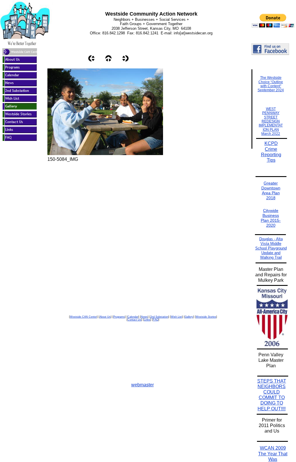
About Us (105, 316)
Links (147, 319)
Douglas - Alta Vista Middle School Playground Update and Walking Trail (271, 248)
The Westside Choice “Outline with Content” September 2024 (271, 84)
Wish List (176, 316)
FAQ (155, 319)
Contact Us (134, 319)
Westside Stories (206, 316)
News (144, 316)
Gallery (189, 316)
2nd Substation (159, 316)
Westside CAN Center (83, 316)
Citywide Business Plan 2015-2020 (271, 217)
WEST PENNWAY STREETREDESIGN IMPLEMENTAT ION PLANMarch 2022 (271, 121)
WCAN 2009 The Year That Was (272, 453)
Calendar (132, 316)
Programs (119, 316)
